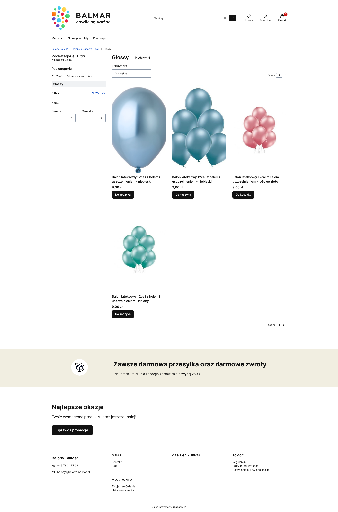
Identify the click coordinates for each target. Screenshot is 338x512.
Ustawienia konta (123, 490)
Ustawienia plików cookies (249, 469)
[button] (232, 18)
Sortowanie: (119, 65)
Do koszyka (123, 194)
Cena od (57, 111)
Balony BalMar (60, 48)
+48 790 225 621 (68, 465)
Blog (115, 465)
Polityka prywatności (245, 465)
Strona (271, 75)
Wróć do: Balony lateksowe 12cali (74, 76)
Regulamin (239, 462)
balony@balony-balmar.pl (73, 472)
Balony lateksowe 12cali (85, 48)
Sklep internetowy (167, 506)
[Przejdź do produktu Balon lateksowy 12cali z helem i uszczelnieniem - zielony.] (139, 249)
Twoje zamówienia (123, 486)
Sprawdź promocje (72, 430)
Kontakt (117, 462)
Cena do (87, 111)
